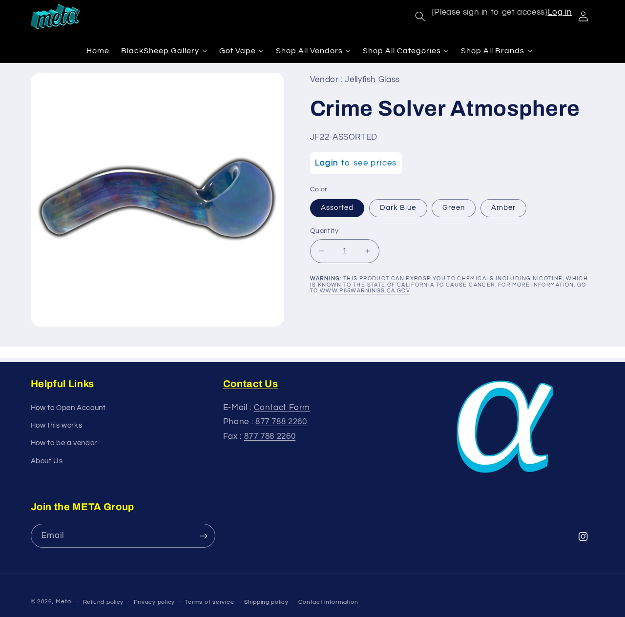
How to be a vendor (64, 443)
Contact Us (250, 383)
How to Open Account (68, 407)
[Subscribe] (203, 536)
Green (453, 207)
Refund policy (103, 602)
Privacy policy (154, 602)
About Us (47, 461)
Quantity (324, 230)
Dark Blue (398, 207)
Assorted (337, 207)
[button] (420, 16)
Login (327, 163)
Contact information (328, 602)
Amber (503, 207)
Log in (560, 12)
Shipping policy (266, 602)
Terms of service (209, 602)
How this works (57, 425)
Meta (63, 601)
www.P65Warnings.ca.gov (365, 290)
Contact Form (282, 407)
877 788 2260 (281, 421)
